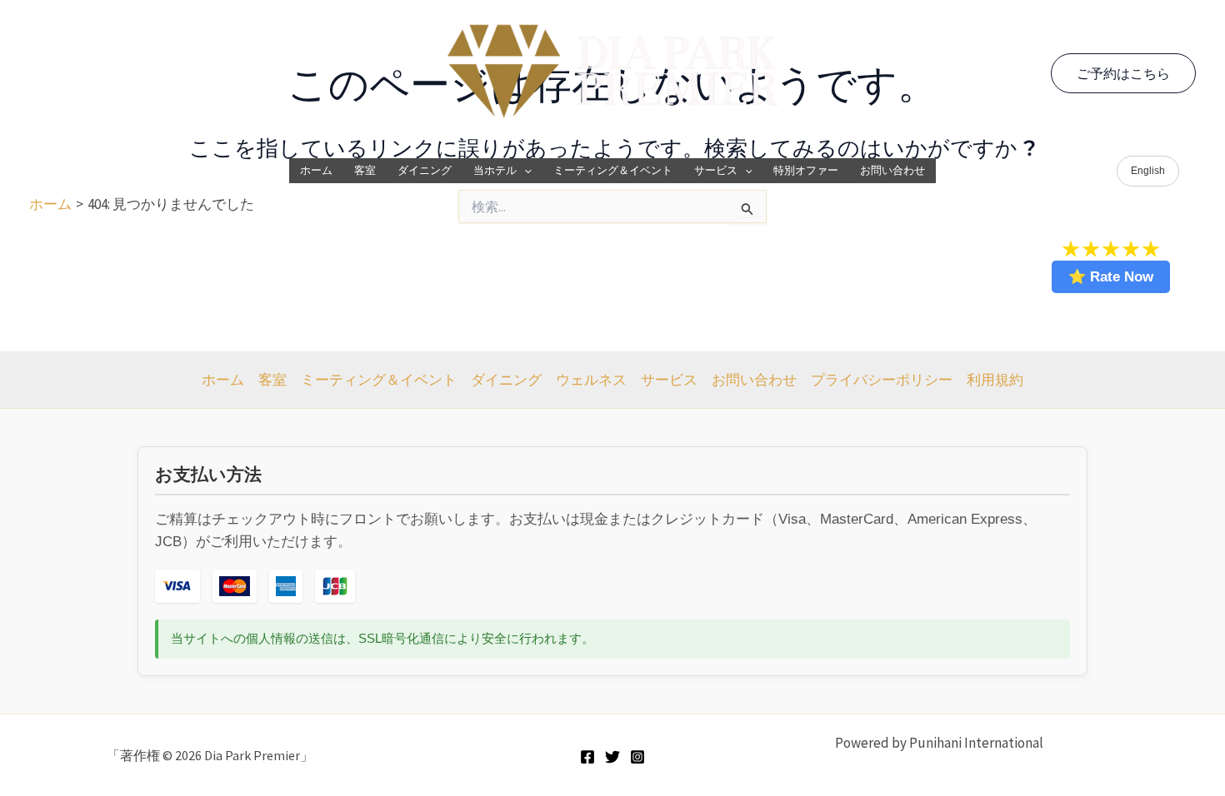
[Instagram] (637, 756)
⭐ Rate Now (1110, 277)
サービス (716, 170)
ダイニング (425, 170)
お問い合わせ (892, 170)
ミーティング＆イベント (612, 170)
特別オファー (805, 170)
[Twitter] (612, 756)
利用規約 (995, 380)
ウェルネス (591, 380)
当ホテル (495, 170)
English (1148, 171)
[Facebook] (587, 756)
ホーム (316, 170)
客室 (365, 170)
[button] (1123, 73)
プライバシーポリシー (881, 380)
